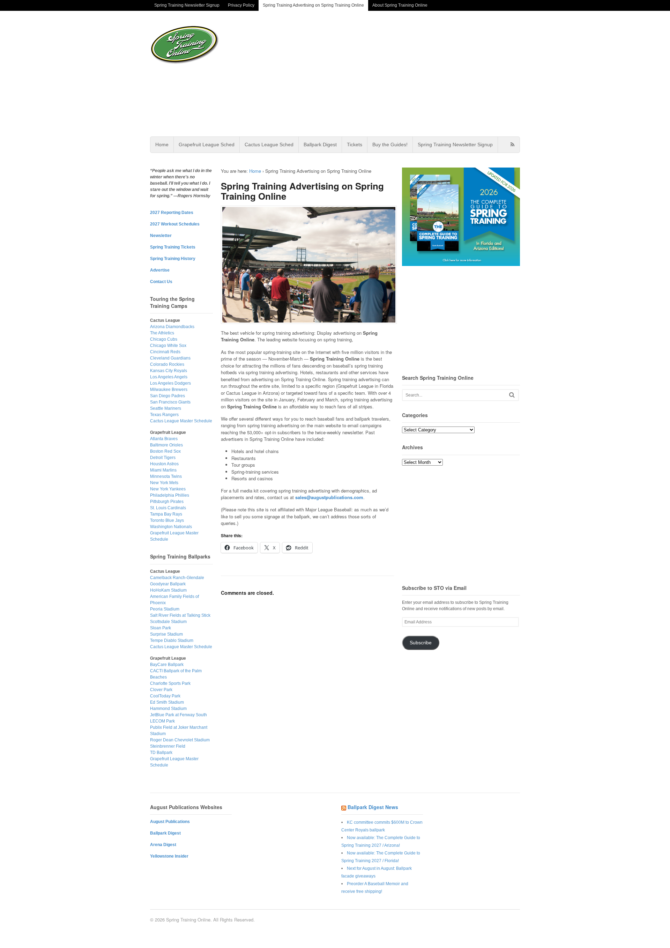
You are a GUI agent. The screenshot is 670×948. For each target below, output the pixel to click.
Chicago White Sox (168, 345)
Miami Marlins (163, 470)
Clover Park (161, 689)
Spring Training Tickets (172, 247)
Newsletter (161, 235)
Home (162, 144)
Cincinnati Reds (165, 351)
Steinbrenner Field (167, 746)
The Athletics (162, 333)
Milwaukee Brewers (168, 389)
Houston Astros (164, 463)
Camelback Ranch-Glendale (177, 577)
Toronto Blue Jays (167, 520)
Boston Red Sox (165, 451)
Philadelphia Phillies (169, 495)
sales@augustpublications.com (329, 497)
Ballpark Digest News (373, 806)
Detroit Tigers (163, 457)
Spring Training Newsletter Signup (186, 5)
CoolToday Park (165, 696)
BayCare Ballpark (167, 664)
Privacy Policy (241, 5)
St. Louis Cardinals (168, 507)
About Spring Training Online (399, 5)
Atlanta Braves (164, 438)
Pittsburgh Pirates (167, 501)
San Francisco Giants (170, 402)
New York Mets (164, 482)
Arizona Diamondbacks (172, 326)
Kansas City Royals (168, 370)
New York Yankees (168, 489)
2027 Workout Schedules (175, 224)
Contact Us (161, 281)
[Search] (512, 395)
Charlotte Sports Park (170, 683)
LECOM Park (162, 721)
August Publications (170, 821)
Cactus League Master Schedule (181, 421)
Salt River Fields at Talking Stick (180, 615)
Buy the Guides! (390, 144)
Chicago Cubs (163, 339)
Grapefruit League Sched (206, 144)
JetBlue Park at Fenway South (178, 714)
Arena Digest (163, 844)
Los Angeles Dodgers (170, 383)
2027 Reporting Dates (171, 212)
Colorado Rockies (167, 364)
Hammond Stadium (168, 708)
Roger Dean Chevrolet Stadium (180, 740)
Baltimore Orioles (166, 445)
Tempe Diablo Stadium (171, 640)
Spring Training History (172, 258)
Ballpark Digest (320, 144)
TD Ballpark (161, 752)
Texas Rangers (164, 414)
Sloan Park (160, 627)
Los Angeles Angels (168, 377)
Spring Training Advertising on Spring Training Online (313, 5)
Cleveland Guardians (170, 358)
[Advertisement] (390, 74)
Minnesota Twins (166, 476)
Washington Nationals (171, 526)
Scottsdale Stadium (168, 621)
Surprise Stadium (166, 634)
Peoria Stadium (164, 609)
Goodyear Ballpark (168, 584)
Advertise (160, 270)
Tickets (354, 144)
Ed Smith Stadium (167, 702)
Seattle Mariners (165, 408)
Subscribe (421, 642)
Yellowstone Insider (169, 856)
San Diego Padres (167, 395)
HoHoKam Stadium (168, 590)
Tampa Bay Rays (166, 514)
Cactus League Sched (269, 144)
